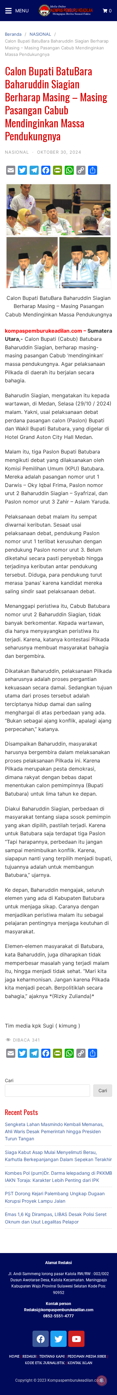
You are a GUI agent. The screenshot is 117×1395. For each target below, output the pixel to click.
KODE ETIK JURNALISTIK (45, 1363)
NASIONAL (40, 34)
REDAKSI (29, 1356)
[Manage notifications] (102, 1381)
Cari (9, 1080)
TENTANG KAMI (52, 1356)
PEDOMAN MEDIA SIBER (87, 1356)
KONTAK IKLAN (80, 1363)
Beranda (13, 34)
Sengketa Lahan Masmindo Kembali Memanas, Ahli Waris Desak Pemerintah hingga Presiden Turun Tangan (54, 1131)
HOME (14, 1356)
